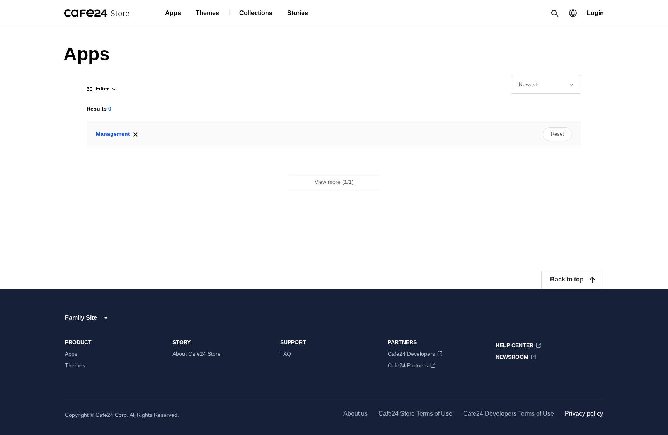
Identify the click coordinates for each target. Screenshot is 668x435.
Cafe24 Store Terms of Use (415, 413)
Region (573, 13)
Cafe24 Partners (408, 365)
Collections (256, 13)
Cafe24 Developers (411, 354)
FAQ (285, 354)
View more (334, 182)
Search (554, 13)
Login (595, 13)
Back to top (567, 279)
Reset (557, 134)
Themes (207, 13)
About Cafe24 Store (196, 354)
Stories (297, 13)
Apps (173, 13)
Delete (135, 134)
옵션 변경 (546, 84)
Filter (102, 88)
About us (355, 413)
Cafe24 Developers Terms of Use (508, 413)
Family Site (81, 317)
